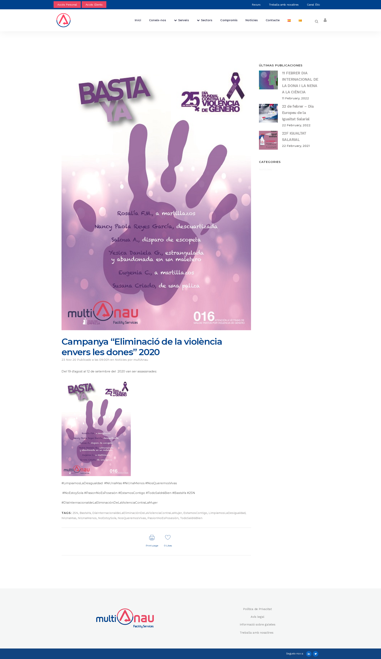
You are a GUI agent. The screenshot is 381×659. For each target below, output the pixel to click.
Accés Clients (94, 4)
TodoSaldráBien (191, 518)
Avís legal (257, 617)
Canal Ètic (314, 4)
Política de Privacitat (257, 609)
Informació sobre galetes (257, 624)
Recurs (256, 4)
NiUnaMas (69, 518)
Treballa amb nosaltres (284, 4)
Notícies (121, 360)
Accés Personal (67, 4)
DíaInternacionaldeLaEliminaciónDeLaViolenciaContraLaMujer (137, 513)
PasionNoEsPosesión (163, 518)
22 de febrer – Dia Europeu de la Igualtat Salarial (298, 112)
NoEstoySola (107, 518)
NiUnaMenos (87, 518)
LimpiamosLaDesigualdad (227, 513)
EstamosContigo (195, 513)
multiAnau (140, 360)
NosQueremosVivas (132, 518)
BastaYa (85, 513)
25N (75, 513)
